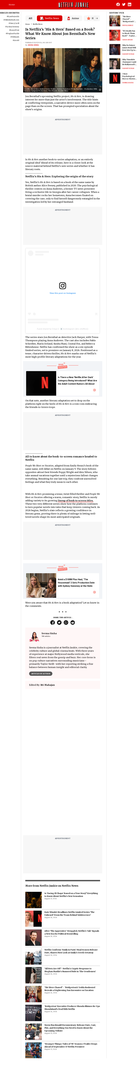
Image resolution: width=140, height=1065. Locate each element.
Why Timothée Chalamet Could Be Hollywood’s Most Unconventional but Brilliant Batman (129, 62)
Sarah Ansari (127, 40)
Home (12, 4)
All (30, 18)
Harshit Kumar (128, 54)
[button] (100, 90)
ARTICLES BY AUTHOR (40, 674)
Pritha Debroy (127, 25)
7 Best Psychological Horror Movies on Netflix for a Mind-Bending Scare (128, 76)
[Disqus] (63, 798)
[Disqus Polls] (62, 725)
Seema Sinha (33, 45)
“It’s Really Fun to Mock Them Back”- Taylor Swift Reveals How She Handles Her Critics (129, 33)
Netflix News (38, 24)
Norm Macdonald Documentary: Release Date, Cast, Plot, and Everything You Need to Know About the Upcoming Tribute (70, 1028)
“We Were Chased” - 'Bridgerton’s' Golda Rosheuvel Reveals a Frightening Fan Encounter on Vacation (129, 19)
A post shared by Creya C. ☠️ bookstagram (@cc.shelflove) (62, 329)
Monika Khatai (127, 83)
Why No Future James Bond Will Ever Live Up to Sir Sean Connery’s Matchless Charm (129, 47)
